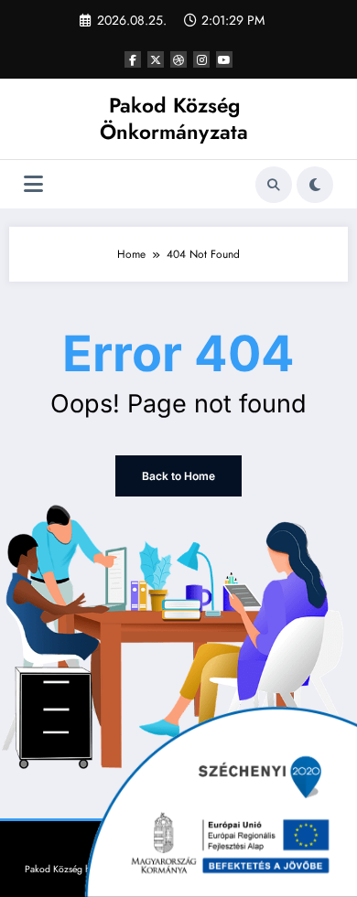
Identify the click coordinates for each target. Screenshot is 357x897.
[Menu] (33, 184)
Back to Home (178, 476)
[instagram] (201, 59)
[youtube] (224, 59)
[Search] (273, 184)
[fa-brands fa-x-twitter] (155, 59)
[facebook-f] (132, 59)
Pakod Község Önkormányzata (174, 118)
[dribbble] (178, 59)
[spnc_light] (315, 184)
